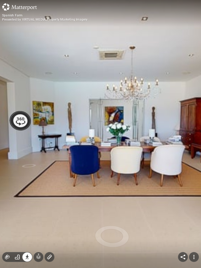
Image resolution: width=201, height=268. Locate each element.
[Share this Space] (183, 257)
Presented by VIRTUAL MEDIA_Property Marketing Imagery (45, 19)
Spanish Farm (12, 15)
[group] (17, 257)
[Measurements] (49, 257)
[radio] (7, 257)
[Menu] (194, 257)
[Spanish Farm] (100, 134)
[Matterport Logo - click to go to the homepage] (19, 7)
